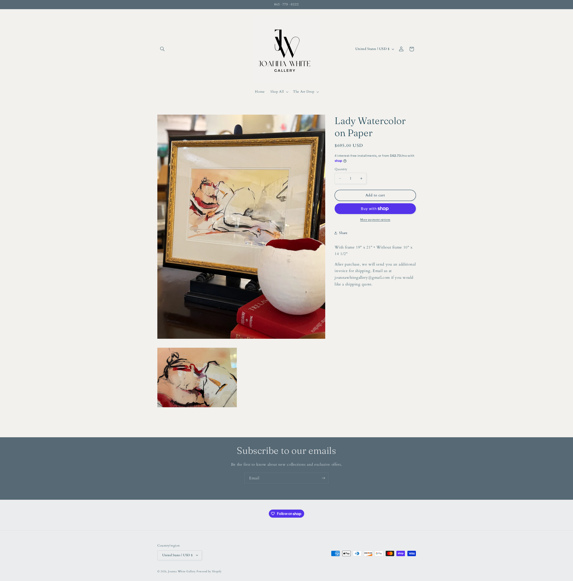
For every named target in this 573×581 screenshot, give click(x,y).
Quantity (341, 169)
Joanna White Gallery (182, 571)
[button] (162, 49)
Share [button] (343, 233)
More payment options (375, 220)
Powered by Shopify (209, 571)
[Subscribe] (323, 478)
